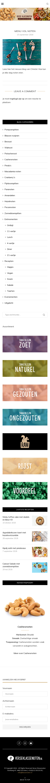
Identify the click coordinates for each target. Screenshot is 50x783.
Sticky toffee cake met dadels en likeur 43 (16, 518)
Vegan (10, 273)
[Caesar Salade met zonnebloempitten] (39, 567)
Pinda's (7, 165)
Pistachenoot (10, 153)
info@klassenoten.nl (25, 772)
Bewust (8, 141)
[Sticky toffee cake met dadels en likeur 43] (39, 521)
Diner (9, 249)
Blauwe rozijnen (11, 135)
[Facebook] (19, 743)
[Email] (31, 743)
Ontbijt (10, 225)
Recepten (8, 261)
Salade (10, 285)
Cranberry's (9, 177)
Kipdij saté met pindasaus (14, 548)
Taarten (10, 291)
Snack (10, 279)
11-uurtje (11, 231)
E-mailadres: (8, 713)
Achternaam (8, 701)
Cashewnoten (11, 159)
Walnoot (8, 147)
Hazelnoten (9, 201)
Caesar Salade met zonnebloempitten (11, 565)
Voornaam (7, 688)
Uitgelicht (8, 303)
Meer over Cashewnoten (25, 653)
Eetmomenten (11, 219)
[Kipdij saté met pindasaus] (39, 552)
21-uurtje (11, 255)
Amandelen (9, 195)
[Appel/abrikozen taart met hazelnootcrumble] (39, 536)
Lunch (10, 237)
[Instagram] (25, 743)
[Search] (47, 4)
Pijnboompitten (11, 183)
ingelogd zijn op (17, 98)
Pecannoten (10, 207)
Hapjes (10, 267)
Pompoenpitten (11, 129)
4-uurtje (10, 243)
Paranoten (9, 189)
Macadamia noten (12, 171)
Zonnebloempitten (12, 213)
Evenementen (10, 297)
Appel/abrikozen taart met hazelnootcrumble (14, 534)
